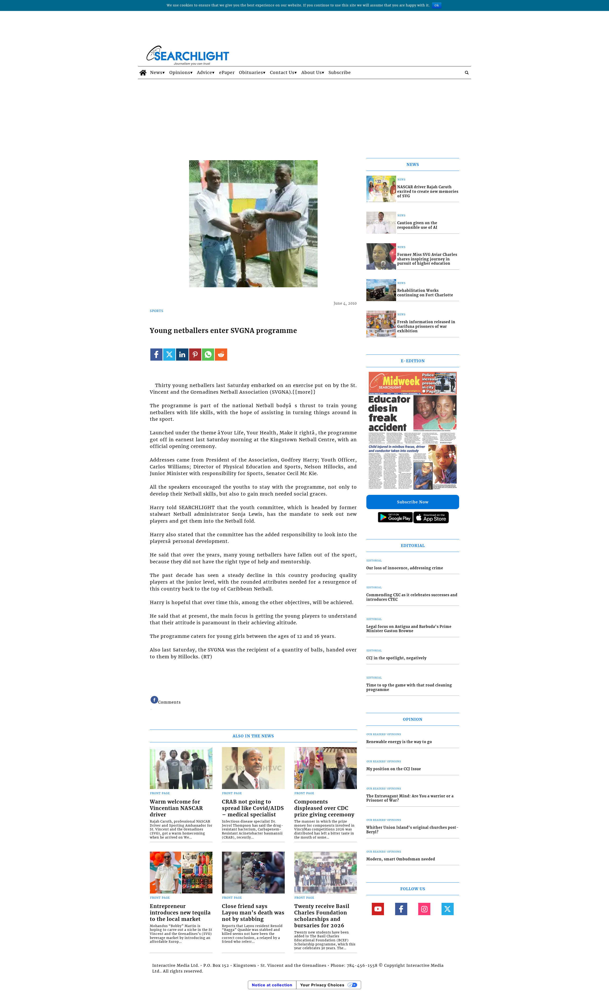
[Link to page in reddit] (221, 354)
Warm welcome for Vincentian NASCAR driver (176, 808)
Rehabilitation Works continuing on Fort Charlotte (425, 292)
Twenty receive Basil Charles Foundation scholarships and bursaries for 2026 (321, 916)
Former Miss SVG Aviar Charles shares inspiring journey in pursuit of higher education (427, 259)
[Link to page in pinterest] (195, 354)
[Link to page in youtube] (378, 909)
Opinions (179, 72)
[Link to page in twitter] (169, 354)
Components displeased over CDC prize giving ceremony (324, 808)
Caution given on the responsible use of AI (417, 225)
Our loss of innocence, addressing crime (404, 568)
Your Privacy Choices (322, 985)
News (156, 72)
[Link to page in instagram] (424, 909)
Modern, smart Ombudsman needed (400, 859)
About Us (311, 72)
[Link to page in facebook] (156, 354)
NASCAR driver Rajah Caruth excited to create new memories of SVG (427, 191)
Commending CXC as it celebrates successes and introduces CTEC (411, 597)
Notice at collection (272, 985)
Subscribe (340, 72)
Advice (204, 72)
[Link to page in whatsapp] (208, 354)
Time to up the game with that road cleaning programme (409, 687)
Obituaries (251, 72)
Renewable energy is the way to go (399, 742)
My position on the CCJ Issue (393, 769)
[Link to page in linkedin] (182, 354)
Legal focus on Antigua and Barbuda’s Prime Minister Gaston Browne (409, 629)
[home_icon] (143, 72)
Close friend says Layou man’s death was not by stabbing (253, 912)
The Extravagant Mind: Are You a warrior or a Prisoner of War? (410, 798)
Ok (437, 5)
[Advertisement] (304, 114)
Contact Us (282, 72)
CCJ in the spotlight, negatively (396, 658)
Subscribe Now (412, 502)
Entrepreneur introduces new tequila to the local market (180, 912)
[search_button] (466, 72)
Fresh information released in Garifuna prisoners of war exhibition (426, 326)
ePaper (227, 72)
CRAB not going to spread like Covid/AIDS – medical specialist (253, 808)
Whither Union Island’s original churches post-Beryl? (412, 829)
